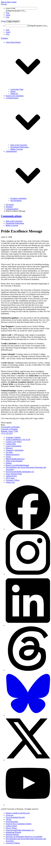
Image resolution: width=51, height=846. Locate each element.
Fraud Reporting (12, 822)
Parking (9, 463)
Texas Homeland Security (15, 817)
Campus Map (11, 444)
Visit (7, 13)
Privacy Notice (11, 828)
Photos (13, 91)
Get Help (9, 452)
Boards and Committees (15, 96)
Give (7, 17)
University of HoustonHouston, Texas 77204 (9, 430)
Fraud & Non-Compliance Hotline (18, 824)
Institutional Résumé (13, 832)
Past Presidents (16, 201)
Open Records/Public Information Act (20, 472)
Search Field (10, 8)
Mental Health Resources (15, 459)
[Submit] (25, 11)
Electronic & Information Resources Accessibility (24, 837)
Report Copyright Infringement (17, 465)
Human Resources (12, 454)
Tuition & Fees (11, 476)
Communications (12, 209)
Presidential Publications (19, 147)
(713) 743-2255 (7, 433)
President (4, 38)
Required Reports (12, 834)
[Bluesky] (28, 715)
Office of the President (14, 461)
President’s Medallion (18, 198)
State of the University (18, 145)
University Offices (12, 480)
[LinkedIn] (28, 625)
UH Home (10, 205)
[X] (28, 760)
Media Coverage (16, 149)
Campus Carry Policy (14, 442)
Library (8, 457)
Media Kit (14, 94)
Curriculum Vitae (16, 89)
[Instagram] (28, 574)
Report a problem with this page (18, 813)
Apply (8, 15)
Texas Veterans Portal (14, 474)
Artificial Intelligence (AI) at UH (18, 440)
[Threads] (28, 670)
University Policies (13, 843)
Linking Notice (11, 826)
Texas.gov (9, 815)
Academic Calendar (13, 437)
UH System (10, 478)
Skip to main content (8, 2)
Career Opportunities (13, 446)
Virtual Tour (10, 482)
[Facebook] (28, 529)
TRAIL (8, 819)
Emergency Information (14, 450)
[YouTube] (28, 805)
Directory (9, 448)
